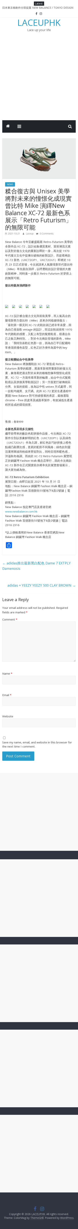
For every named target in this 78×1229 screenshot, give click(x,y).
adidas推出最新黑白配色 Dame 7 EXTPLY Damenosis (36, 566)
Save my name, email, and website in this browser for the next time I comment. (37, 744)
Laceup (30, 233)
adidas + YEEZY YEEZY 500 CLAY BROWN (41, 585)
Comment (9, 619)
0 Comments (46, 233)
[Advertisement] (39, 79)
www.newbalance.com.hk (21, 511)
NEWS (10, 184)
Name (7, 673)
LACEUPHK (39, 22)
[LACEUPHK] (8, 126)
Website (7, 716)
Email (6, 695)
